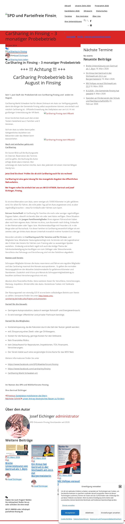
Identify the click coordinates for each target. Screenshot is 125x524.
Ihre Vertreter (82, 16)
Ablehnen (89, 512)
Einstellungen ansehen (110, 512)
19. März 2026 (13, 457)
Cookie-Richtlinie (66, 519)
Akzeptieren (70, 512)
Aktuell (68, 6)
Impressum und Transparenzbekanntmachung (105, 519)
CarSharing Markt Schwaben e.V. (23, 373)
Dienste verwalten (68, 505)
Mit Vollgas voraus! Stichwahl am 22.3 (68, 482)
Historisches (101, 11)
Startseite (70, 36)
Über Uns (97, 16)
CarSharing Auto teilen (17, 59)
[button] (120, 486)
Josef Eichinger (21, 55)
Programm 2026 (102, 6)
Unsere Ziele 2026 (83, 6)
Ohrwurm (88, 11)
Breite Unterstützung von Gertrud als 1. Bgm (16, 466)
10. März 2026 (65, 475)
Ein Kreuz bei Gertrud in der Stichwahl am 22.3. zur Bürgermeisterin (42, 469)
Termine (68, 16)
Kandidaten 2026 (72, 11)
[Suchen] (86, 20)
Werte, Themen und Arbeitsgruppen (94, 36)
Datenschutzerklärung (81, 519)
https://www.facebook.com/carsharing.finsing (29, 368)
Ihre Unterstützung (73, 21)
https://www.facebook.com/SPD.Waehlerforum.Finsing (33, 364)
